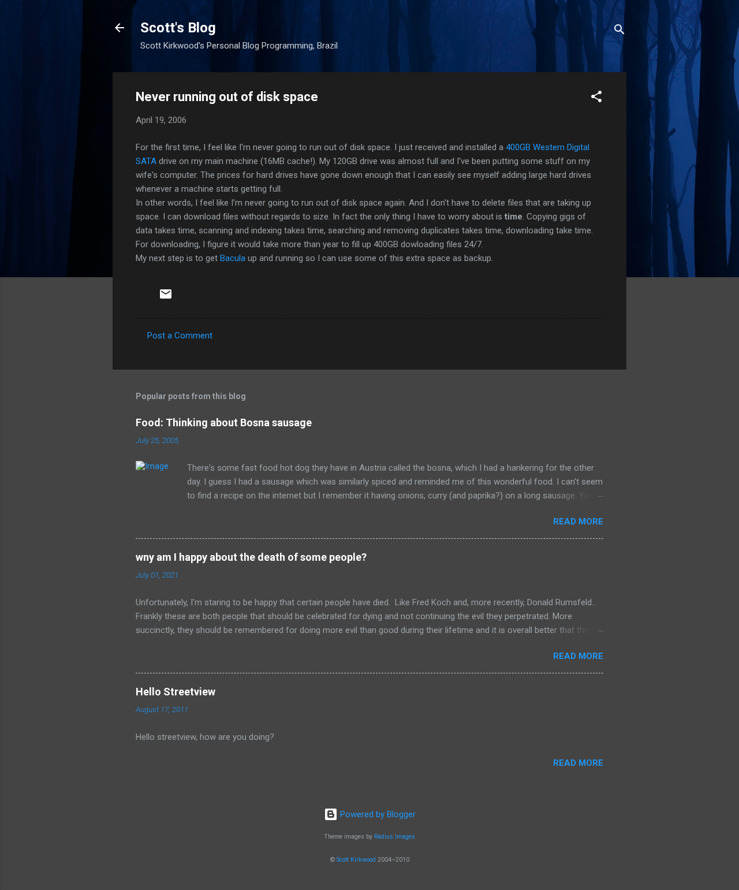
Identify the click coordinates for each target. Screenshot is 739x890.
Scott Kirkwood (356, 859)
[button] (596, 98)
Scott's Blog (178, 28)
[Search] (619, 31)
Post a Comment (179, 335)
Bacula (232, 258)
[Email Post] (166, 298)
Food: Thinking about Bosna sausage (224, 422)
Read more (578, 521)
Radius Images (394, 836)
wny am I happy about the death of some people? (251, 557)
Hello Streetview (175, 692)
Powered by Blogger (377, 814)
